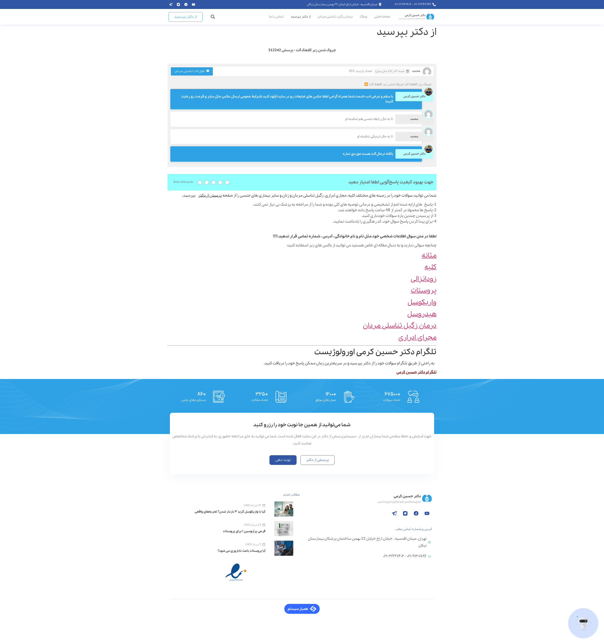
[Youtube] (193, 4)
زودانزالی (423, 279)
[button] (213, 17)
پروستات (423, 290)
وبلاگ (363, 16)
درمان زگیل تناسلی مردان (335, 16)
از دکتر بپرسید (301, 16)
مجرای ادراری (417, 337)
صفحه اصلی (382, 16)
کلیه (430, 267)
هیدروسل (421, 314)
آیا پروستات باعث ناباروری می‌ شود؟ (241, 551)
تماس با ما (276, 16)
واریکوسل (421, 302)
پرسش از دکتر (210, 195)
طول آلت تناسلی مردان (189, 71)
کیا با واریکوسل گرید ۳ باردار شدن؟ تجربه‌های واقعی (230, 511)
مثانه (429, 256)
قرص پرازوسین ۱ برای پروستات (244, 531)
